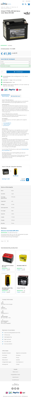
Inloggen (28, 1)
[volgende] (29, 27)
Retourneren (5, 359)
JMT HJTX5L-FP (6, 125)
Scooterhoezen (15, 379)
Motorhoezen (16, 377)
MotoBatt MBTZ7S (21, 265)
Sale (23, 1)
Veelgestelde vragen (6, 362)
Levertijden (4, 357)
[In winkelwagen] (27, 179)
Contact (17, 364)
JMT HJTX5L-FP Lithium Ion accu (8, 266)
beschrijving (5, 96)
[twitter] (15, 388)
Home (2, 7)
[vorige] (1, 27)
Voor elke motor (7, 341)
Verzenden (4, 355)
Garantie (18, 359)
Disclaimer (18, 355)
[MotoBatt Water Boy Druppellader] (15, 171)
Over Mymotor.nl (19, 362)
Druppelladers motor (15, 374)
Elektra (7, 7)
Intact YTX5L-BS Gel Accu (6, 8)
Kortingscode (5, 364)
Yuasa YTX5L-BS (6, 124)
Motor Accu (14, 7)
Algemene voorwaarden (21, 353)
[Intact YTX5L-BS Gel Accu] (5, 171)
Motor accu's (15, 371)
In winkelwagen (19, 71)
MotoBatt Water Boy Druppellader (7, 288)
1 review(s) (9, 45)
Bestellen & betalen (6, 353)
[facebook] (12, 388)
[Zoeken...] (26, 4)
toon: (2, 241)
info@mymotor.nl (4, 313)
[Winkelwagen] (28, 4)
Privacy (17, 357)
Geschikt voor (16, 96)
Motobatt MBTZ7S (7, 123)
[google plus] (18, 388)
